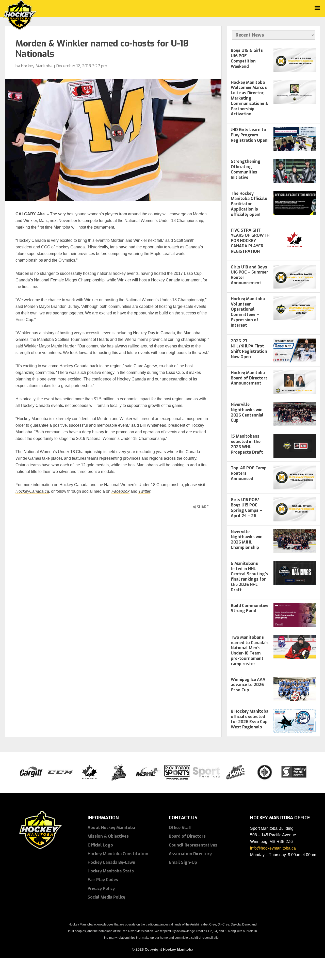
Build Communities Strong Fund (249, 608)
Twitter (144, 491)
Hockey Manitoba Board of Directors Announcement (249, 378)
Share (202, 507)
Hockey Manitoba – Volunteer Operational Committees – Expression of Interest (249, 312)
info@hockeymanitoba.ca (273, 848)
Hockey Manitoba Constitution (118, 853)
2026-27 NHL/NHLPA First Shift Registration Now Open (249, 348)
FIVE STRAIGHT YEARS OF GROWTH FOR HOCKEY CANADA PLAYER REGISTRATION (250, 241)
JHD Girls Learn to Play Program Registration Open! (250, 135)
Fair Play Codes (103, 879)
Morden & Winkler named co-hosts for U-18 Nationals (101, 49)
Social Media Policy (106, 897)
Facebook (120, 491)
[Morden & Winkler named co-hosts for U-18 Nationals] (113, 140)
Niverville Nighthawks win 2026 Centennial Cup (247, 412)
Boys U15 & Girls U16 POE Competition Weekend (247, 58)
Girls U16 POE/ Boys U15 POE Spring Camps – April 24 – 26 (246, 507)
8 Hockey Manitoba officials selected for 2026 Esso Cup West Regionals (249, 719)
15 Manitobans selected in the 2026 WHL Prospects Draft (247, 444)
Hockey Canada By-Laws (111, 862)
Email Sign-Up (183, 862)
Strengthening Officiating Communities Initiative (246, 169)
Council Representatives (193, 845)
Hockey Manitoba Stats (111, 871)
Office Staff (180, 827)
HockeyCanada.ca (32, 491)
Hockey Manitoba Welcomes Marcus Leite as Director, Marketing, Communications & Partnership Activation (249, 98)
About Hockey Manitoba (111, 827)
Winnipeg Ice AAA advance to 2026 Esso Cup (248, 685)
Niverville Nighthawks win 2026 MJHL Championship (247, 539)
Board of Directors (187, 836)
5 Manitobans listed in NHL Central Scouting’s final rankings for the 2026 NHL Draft (249, 577)
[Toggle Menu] (317, 8)
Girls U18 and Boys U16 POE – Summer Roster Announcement (249, 274)
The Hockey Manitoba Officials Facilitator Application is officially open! (249, 204)
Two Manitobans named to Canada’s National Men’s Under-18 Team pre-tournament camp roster (250, 650)
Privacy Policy (101, 888)
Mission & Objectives (108, 836)
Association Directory (190, 853)
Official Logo (100, 845)
